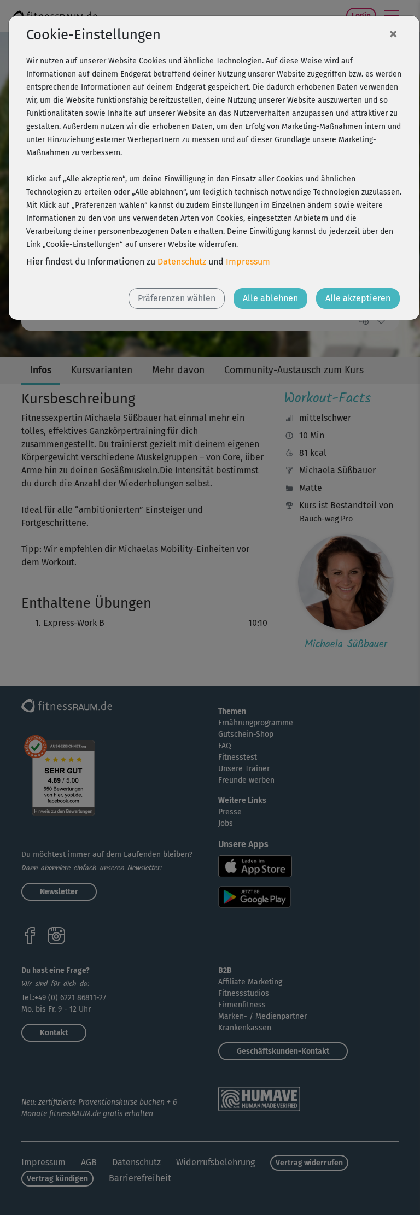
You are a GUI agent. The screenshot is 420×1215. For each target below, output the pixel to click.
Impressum (248, 261)
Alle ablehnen (270, 298)
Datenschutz (182, 261)
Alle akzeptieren (357, 298)
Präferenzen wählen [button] (176, 298)
